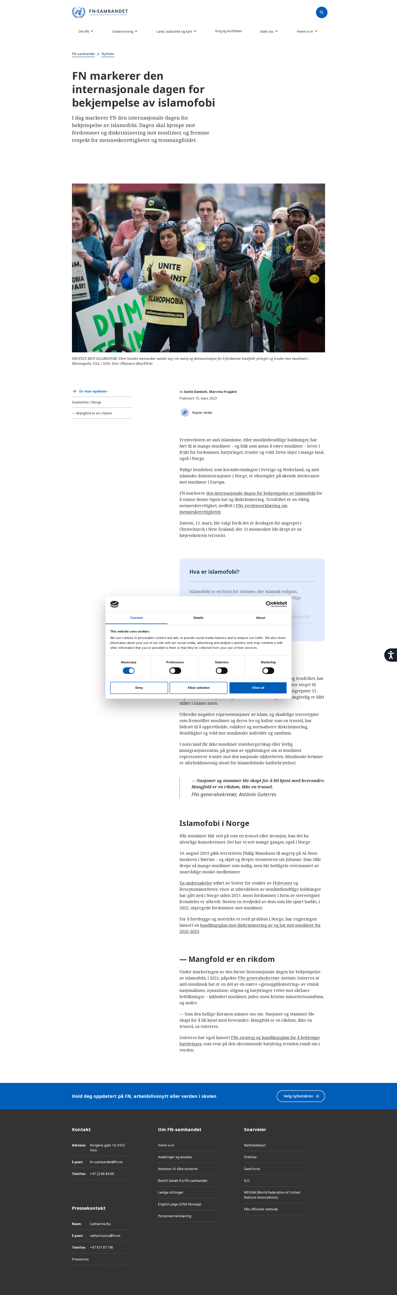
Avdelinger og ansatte (175, 1157)
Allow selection (199, 688)
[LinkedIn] (321, 1152)
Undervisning (122, 31)
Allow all (258, 688)
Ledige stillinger (170, 1192)
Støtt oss (267, 31)
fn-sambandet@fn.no (106, 1162)
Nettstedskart (255, 1145)
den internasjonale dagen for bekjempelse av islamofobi (261, 493)
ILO (247, 1180)
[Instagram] (321, 1141)
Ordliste (250, 1157)
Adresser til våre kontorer (178, 1169)
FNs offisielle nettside (261, 1209)
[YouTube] (321, 1175)
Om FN (83, 31)
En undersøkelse (195, 883)
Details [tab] (199, 618)
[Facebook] (321, 1129)
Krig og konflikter (228, 31)
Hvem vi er (305, 31)
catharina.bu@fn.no (105, 1235)
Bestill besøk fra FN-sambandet (182, 1180)
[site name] (100, 13)
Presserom (80, 1259)
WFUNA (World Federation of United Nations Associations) (272, 1195)
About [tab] (260, 618)
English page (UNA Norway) (179, 1204)
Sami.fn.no (252, 1169)
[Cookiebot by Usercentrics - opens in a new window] (269, 604)
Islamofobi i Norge (86, 402)
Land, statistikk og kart (174, 31)
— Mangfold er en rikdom (92, 413)
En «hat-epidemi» (93, 391)
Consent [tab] (136, 618)
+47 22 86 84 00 (102, 1173)
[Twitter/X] (321, 1164)
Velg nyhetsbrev (302, 1096)
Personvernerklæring (174, 1216)
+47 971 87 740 (101, 1247)
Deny (139, 688)
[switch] (175, 670)
